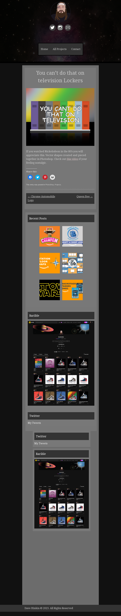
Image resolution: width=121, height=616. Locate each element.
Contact (75, 49)
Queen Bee (85, 196)
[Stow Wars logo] (49, 299)
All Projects (59, 49)
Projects (58, 185)
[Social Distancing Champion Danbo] (49, 245)
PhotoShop (49, 185)
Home (44, 49)
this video (72, 159)
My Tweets (34, 422)
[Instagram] (60, 29)
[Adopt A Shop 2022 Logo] (72, 245)
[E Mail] (68, 29)
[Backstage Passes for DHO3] (72, 299)
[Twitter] (52, 29)
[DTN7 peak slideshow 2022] (72, 272)
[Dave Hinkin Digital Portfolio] (60, 14)
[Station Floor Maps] (49, 272)
